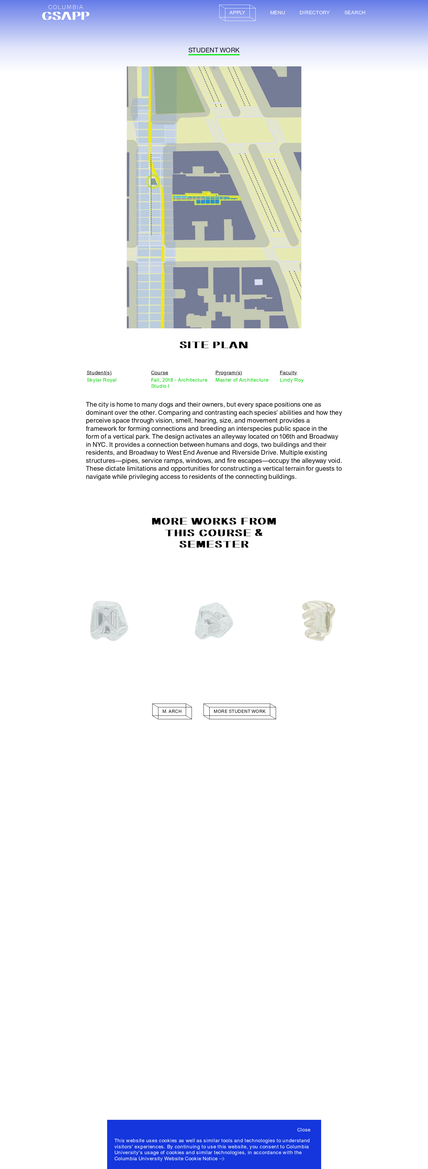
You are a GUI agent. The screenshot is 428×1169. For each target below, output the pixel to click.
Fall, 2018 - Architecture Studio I (179, 383)
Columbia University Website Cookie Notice (166, 1159)
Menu (277, 13)
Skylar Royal (102, 380)
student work (214, 50)
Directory (315, 13)
